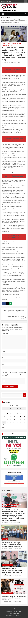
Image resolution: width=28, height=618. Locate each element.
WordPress (18, 615)
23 (24, 419)
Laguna (19, 43)
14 (17, 416)
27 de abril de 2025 (6, 62)
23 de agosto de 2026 (7, 522)
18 (7, 419)
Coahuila (4, 43)
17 (4, 419)
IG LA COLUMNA (12, 43)
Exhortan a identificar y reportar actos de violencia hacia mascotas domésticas (14, 598)
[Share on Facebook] (4, 303)
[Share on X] (7, 303)
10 (4, 416)
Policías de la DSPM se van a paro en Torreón (15, 317)
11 (7, 416)
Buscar (24, 395)
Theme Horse (16, 613)
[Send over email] (10, 303)
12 (10, 416)
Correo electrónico (7, 358)
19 (10, 419)
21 (17, 419)
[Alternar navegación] (3, 14)
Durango (11, 504)
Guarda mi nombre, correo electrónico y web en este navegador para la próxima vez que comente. (14, 374)
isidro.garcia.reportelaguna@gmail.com (15, 297)
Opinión (10, 45)
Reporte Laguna (16, 62)
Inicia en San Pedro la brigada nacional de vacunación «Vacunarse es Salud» (14, 311)
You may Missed (7, 490)
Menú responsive (25, 1)
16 (24, 416)
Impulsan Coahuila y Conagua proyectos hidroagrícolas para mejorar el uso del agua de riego (12, 544)
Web (3, 364)
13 (14, 416)
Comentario (5, 333)
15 (20, 416)
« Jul (3, 427)
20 (14, 419)
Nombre (4, 351)
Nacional (4, 45)
